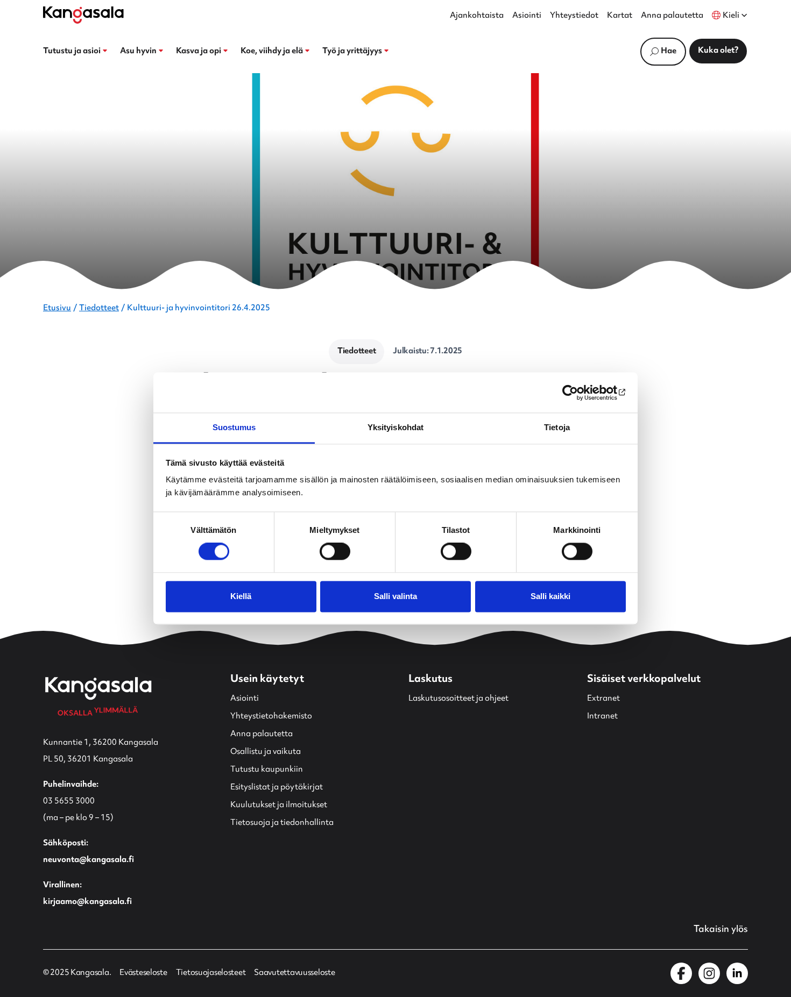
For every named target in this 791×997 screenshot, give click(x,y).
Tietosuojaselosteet (211, 973)
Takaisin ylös (721, 929)
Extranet (603, 698)
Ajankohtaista (477, 16)
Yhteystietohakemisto (271, 716)
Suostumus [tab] (234, 427)
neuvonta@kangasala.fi (88, 860)
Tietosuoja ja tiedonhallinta (282, 823)
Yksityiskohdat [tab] (395, 427)
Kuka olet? (718, 50)
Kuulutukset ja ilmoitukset (278, 805)
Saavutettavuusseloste (294, 973)
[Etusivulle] (83, 15)
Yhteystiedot (574, 16)
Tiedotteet (99, 308)
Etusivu (57, 308)
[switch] (335, 551)
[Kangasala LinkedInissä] (737, 973)
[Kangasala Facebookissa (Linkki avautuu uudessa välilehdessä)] (681, 973)
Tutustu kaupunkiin (266, 769)
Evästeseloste (143, 973)
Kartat (619, 16)
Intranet (602, 716)
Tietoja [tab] (557, 427)
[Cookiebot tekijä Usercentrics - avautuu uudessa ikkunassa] (579, 392)
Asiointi (526, 16)
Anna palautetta (672, 16)
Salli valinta (395, 596)
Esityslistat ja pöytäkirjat (276, 787)
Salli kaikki (550, 596)
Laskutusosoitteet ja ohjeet (458, 698)
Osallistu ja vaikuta (265, 752)
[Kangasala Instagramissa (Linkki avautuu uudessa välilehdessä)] (709, 973)
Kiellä (240, 596)
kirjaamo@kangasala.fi (87, 902)
